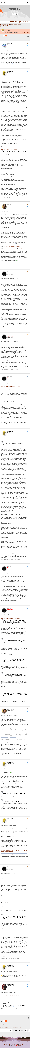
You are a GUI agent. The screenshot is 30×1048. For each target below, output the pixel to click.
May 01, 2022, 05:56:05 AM (9, 715)
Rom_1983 (8, 32)
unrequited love (13, 734)
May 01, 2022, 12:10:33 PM (9, 825)
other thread (21, 248)
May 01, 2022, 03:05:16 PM (9, 992)
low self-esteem (13, 736)
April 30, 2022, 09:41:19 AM (9, 278)
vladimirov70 (11, 984)
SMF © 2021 (8, 1044)
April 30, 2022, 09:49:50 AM (9, 341)
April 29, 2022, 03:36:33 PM (9, 78)
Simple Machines (14, 1044)
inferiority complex (4, 736)
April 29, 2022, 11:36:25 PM (9, 211)
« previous (24, 32)
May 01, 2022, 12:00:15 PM (9, 768)
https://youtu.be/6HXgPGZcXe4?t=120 (14, 246)
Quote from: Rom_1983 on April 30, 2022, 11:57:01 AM (10, 618)
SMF (4, 1044)
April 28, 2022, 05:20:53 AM (9, 50)
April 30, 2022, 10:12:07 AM (9, 383)
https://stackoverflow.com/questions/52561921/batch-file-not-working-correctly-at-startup (14, 851)
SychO (19, 1045)
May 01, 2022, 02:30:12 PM (9, 971)
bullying (15, 733)
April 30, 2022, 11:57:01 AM (9, 437)
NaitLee (10, 43)
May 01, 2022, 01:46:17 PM (9, 873)
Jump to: (9, 1030)
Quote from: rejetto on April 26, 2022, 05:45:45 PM (9, 149)
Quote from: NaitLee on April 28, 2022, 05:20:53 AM (10, 995)
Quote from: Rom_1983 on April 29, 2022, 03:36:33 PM (10, 386)
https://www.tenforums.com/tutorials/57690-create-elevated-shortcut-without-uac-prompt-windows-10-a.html (14, 853)
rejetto (10, 271)
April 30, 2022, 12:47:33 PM (9, 573)
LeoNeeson (11, 204)
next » (27, 32)
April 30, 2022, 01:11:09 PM (9, 614)
